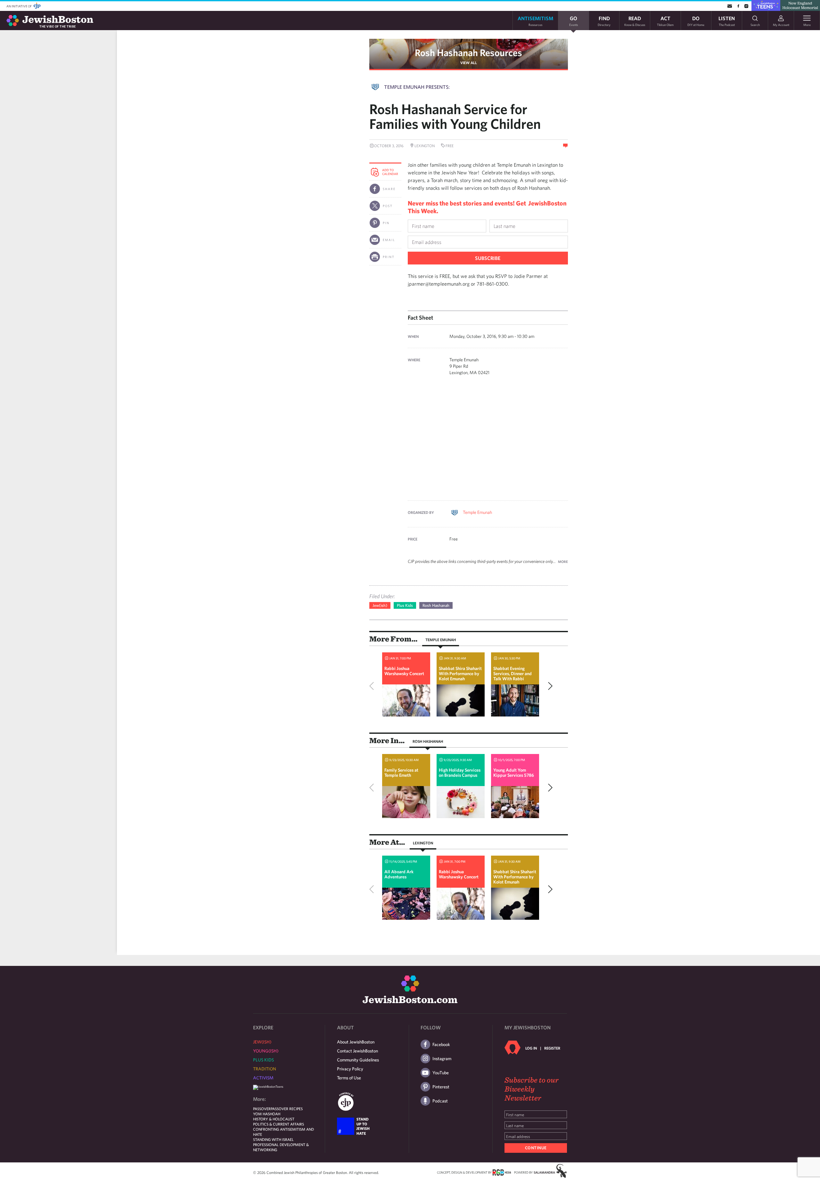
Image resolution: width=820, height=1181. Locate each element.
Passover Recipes (287, 1108)
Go (573, 20)
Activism (263, 1077)
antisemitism (535, 20)
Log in (531, 1048)
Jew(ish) (380, 605)
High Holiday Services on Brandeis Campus (459, 772)
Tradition (264, 1068)
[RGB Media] (502, 1172)
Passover (262, 1108)
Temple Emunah (477, 512)
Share (389, 189)
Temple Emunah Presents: (417, 87)
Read (634, 20)
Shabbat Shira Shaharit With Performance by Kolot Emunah (460, 673)
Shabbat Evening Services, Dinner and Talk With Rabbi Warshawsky (512, 676)
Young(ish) (265, 1050)
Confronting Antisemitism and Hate (283, 1131)
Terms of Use (349, 1077)
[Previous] (373, 686)
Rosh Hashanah (435, 605)
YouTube (440, 1072)
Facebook (441, 1044)
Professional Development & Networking (281, 1147)
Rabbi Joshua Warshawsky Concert (404, 671)
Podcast (440, 1100)
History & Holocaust (273, 1119)
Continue (536, 1147)
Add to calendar (390, 172)
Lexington (423, 843)
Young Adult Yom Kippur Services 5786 (513, 772)
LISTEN (726, 20)
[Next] (548, 686)
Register (552, 1048)
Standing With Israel (273, 1139)
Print (389, 257)
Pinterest (440, 1086)
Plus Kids (405, 605)
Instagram (441, 1058)
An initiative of (19, 6)
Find (604, 20)
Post (388, 206)
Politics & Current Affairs (278, 1124)
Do (695, 20)
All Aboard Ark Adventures (399, 874)
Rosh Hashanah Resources (468, 52)
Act (665, 20)
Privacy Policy (350, 1068)
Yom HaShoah (266, 1113)
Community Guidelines (358, 1059)
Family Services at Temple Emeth (401, 772)
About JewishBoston (355, 1041)
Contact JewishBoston (357, 1050)
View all (468, 62)
